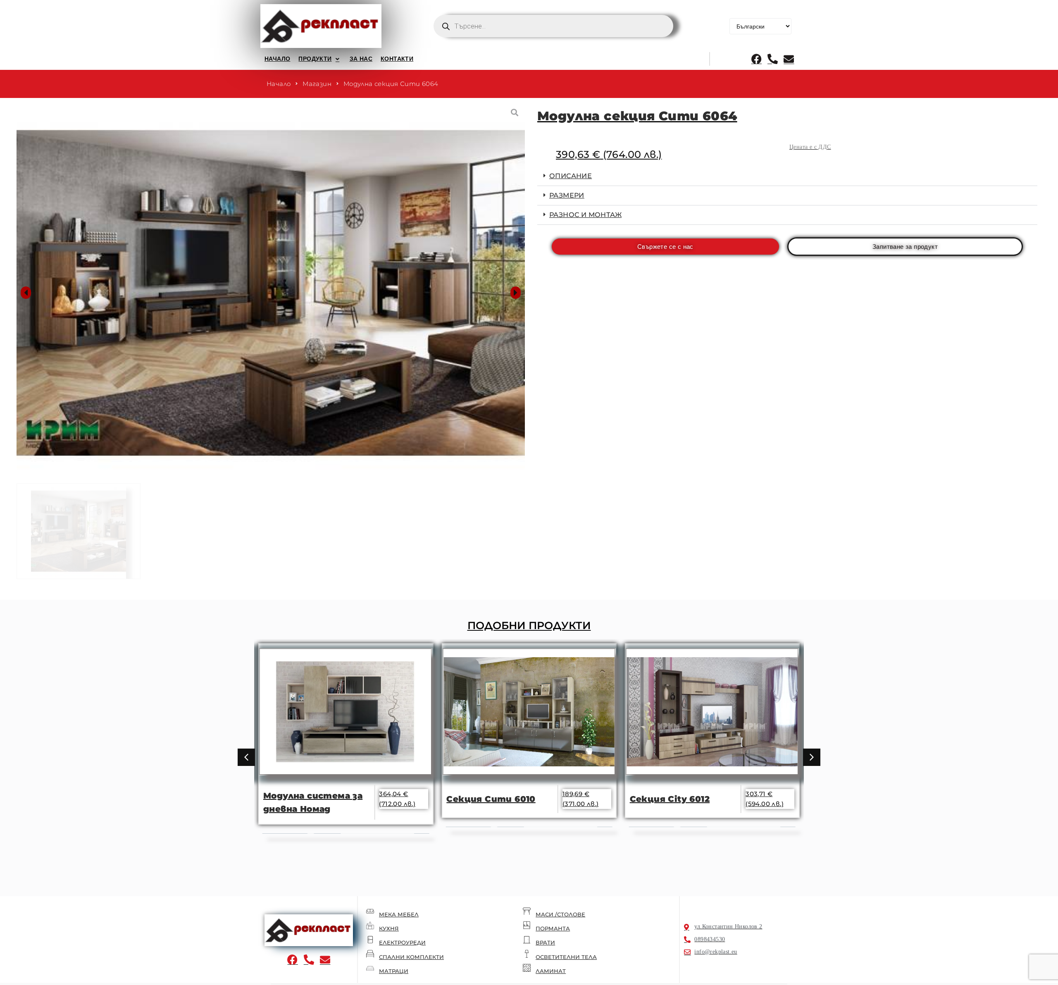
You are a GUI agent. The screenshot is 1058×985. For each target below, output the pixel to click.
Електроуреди (402, 942)
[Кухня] (370, 925)
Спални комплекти (411, 957)
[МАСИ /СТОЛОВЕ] (527, 911)
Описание (570, 176)
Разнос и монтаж (585, 215)
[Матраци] (370, 968)
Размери (566, 195)
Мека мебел (399, 914)
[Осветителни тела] (527, 954)
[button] (319, 58)
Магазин (317, 84)
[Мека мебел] (370, 911)
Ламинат (551, 971)
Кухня (389, 928)
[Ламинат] (527, 968)
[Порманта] (527, 925)
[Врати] (527, 940)
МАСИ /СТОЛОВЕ (560, 914)
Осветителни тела (566, 957)
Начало (279, 84)
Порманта (553, 928)
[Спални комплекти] (370, 954)
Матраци (393, 971)
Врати (545, 942)
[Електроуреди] (370, 940)
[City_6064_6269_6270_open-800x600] (271, 293)
